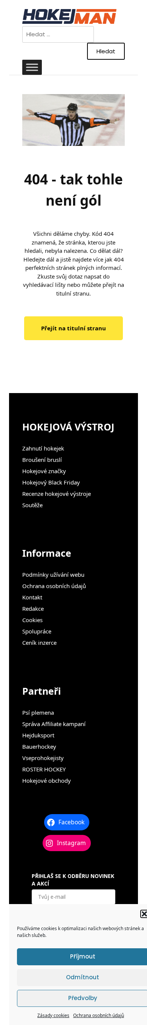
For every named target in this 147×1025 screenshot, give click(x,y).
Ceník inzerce (39, 642)
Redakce (33, 608)
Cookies (32, 620)
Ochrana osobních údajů (98, 1015)
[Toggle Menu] (32, 67)
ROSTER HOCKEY (44, 769)
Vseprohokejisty (43, 758)
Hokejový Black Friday (51, 482)
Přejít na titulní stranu (73, 328)
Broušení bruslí (42, 459)
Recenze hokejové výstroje (56, 493)
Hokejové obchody (46, 780)
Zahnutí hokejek (43, 448)
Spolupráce (36, 631)
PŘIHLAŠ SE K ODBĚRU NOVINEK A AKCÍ (73, 879)
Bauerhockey (39, 746)
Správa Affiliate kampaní (54, 724)
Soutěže (32, 505)
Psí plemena (38, 712)
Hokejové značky (44, 471)
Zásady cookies (53, 1015)
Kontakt (32, 597)
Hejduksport (38, 735)
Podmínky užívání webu (53, 574)
